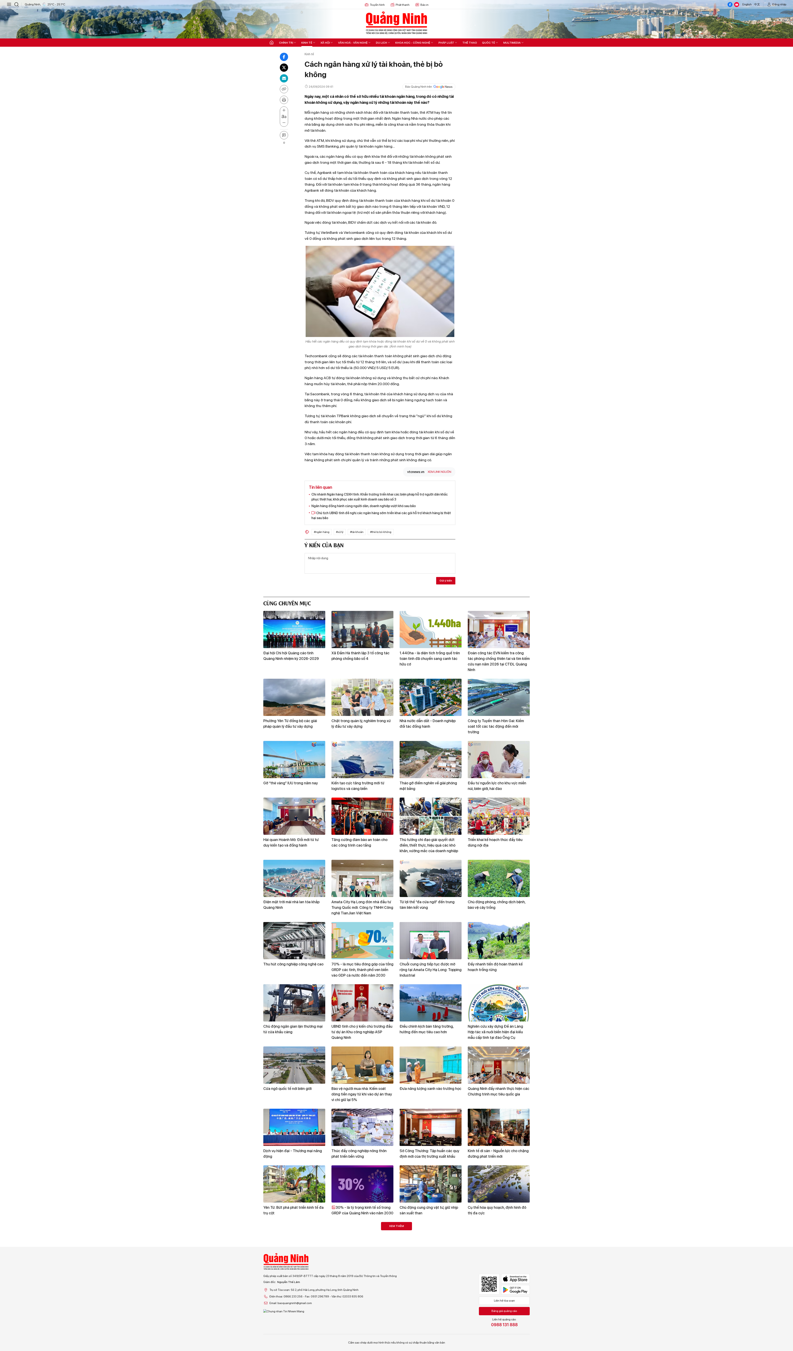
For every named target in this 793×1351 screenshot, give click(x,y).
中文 (757, 4)
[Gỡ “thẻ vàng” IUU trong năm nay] (294, 759)
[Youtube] (736, 4)
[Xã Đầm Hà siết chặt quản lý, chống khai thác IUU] (431, 1297)
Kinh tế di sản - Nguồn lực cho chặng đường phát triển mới (498, 1154)
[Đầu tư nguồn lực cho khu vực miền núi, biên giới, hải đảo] (499, 759)
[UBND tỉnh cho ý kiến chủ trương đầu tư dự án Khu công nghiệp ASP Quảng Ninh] (362, 1002)
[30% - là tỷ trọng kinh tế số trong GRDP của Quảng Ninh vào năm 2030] (362, 1184)
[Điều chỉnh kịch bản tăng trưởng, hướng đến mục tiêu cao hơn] (431, 1002)
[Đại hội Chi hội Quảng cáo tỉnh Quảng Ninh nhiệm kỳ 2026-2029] (294, 629)
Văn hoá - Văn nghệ (353, 42)
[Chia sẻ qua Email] (284, 78)
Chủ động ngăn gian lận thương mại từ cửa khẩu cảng (293, 1029)
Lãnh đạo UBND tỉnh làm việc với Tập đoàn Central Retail (361, 1323)
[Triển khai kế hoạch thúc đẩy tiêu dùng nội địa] (499, 816)
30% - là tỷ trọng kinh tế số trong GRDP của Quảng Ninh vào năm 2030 (362, 1210)
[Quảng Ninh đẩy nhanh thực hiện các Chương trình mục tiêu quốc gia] (499, 1065)
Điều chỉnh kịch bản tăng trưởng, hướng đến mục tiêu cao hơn (426, 1029)
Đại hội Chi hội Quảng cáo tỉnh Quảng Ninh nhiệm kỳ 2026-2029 (291, 656)
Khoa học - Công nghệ (412, 42)
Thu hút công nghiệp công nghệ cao (293, 964)
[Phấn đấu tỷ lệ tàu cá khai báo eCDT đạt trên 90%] (362, 1240)
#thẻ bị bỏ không (380, 532)
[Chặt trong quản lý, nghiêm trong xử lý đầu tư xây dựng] (362, 697)
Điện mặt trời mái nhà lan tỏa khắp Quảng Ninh (291, 905)
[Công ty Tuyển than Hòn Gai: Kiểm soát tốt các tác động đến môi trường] (499, 697)
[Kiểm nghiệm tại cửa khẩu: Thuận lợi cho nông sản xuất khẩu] (294, 1297)
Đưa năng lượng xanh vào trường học (430, 1088)
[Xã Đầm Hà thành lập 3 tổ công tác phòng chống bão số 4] (362, 629)
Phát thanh (403, 4)
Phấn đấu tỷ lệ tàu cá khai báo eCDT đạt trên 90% (361, 1267)
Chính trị (286, 42)
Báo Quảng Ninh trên (418, 86)
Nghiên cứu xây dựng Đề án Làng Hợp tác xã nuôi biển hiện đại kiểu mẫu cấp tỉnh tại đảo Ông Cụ (495, 1032)
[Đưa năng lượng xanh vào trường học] (431, 1065)
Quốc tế (488, 42)
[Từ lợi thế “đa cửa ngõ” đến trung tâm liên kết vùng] (431, 878)
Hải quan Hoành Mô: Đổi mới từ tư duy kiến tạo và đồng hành (291, 842)
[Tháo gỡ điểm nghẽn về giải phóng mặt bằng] (431, 759)
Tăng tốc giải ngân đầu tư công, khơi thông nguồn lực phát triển (498, 1267)
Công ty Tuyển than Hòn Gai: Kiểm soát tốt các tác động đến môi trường (496, 726)
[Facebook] (730, 4)
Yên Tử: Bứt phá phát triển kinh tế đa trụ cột (293, 1210)
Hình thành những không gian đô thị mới (497, 1323)
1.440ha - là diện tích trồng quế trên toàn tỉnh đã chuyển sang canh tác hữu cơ (430, 658)
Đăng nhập (779, 4)
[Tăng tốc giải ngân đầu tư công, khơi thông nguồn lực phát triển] (499, 1240)
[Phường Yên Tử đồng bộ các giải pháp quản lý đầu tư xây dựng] (294, 697)
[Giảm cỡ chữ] (284, 122)
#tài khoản (356, 532)
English (747, 4)
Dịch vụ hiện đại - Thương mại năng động (292, 1154)
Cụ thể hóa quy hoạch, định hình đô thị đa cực (497, 1210)
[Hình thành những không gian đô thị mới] (499, 1297)
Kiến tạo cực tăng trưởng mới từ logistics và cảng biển (357, 786)
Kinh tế (306, 42)
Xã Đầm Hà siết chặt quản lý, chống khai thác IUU (429, 1323)
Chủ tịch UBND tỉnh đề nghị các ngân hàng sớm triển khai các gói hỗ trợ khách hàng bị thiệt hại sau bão (381, 515)
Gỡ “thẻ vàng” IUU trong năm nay (290, 783)
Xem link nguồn (439, 471)
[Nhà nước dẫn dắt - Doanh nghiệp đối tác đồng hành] (431, 697)
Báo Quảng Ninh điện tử (396, 22)
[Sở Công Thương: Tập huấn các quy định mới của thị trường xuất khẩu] (431, 1127)
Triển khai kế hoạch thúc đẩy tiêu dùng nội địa (495, 842)
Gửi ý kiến (445, 580)
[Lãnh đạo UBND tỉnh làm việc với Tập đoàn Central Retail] (362, 1297)
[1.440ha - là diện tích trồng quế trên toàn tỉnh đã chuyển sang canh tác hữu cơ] (431, 629)
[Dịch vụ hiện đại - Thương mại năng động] (294, 1127)
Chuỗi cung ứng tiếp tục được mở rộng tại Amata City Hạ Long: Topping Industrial (431, 969)
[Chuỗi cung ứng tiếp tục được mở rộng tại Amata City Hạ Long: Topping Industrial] (431, 940)
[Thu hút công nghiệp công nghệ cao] (294, 940)
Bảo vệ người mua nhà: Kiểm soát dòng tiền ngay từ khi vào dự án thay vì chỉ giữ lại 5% (361, 1094)
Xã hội (325, 42)
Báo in (424, 4)
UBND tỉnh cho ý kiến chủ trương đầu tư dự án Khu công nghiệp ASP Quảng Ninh (361, 1032)
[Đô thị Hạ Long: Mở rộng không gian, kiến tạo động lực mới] (431, 1240)
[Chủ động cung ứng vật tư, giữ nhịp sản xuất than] (431, 1184)
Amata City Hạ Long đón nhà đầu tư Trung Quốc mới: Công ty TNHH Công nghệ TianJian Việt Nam (362, 907)
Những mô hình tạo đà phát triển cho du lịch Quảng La (293, 1267)
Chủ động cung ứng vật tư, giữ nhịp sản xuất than (429, 1210)
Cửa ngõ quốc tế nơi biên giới (287, 1088)
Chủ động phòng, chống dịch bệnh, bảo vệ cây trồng (496, 905)
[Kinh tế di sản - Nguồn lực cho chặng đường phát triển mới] (499, 1127)
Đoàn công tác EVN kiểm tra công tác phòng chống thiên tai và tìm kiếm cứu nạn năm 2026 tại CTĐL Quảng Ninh (499, 661)
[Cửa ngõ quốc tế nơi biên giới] (294, 1065)
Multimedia (512, 42)
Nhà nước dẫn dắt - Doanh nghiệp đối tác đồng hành (428, 724)
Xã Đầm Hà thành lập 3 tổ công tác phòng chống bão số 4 (360, 656)
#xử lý (339, 532)
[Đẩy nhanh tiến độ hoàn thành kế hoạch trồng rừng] (499, 940)
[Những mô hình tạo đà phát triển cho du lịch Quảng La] (294, 1240)
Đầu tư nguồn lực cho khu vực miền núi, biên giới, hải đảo (497, 786)
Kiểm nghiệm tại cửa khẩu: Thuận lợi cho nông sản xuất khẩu (293, 1323)
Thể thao (469, 42)
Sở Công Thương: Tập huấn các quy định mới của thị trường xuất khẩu (429, 1154)
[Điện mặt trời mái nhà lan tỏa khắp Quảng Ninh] (294, 878)
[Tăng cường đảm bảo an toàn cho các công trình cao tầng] (362, 816)
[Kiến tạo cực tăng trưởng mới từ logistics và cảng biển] (362, 759)
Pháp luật (446, 42)
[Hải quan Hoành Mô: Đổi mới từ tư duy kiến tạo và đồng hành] (294, 816)
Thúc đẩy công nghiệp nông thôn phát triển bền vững (359, 1154)
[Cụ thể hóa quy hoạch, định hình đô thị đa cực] (499, 1184)
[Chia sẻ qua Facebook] (284, 57)
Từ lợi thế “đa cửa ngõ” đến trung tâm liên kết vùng (427, 905)
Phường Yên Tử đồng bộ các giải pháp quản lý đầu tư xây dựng (290, 724)
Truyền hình (377, 4)
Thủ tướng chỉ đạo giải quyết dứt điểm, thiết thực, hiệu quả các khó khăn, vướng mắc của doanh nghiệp (429, 845)
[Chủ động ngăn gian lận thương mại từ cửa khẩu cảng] (294, 1002)
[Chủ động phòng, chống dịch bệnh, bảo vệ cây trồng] (499, 878)
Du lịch (381, 42)
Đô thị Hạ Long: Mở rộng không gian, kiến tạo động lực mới (429, 1267)
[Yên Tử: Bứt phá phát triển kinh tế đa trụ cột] (294, 1184)
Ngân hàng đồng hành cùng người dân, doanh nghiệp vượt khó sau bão (363, 506)
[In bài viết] (284, 100)
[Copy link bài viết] (284, 89)
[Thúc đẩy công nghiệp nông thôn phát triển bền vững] (362, 1127)
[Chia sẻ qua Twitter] (284, 67)
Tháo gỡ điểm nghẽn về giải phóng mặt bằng (428, 786)
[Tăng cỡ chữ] (284, 110)
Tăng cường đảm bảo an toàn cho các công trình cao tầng (359, 842)
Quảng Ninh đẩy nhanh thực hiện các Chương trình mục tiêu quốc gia (498, 1091)
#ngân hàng (321, 532)
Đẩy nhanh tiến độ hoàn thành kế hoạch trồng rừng (495, 967)
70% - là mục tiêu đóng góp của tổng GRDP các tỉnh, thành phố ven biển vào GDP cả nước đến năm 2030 (362, 969)
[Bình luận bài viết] (284, 135)
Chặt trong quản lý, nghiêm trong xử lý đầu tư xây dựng (361, 724)
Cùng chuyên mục (287, 602)
